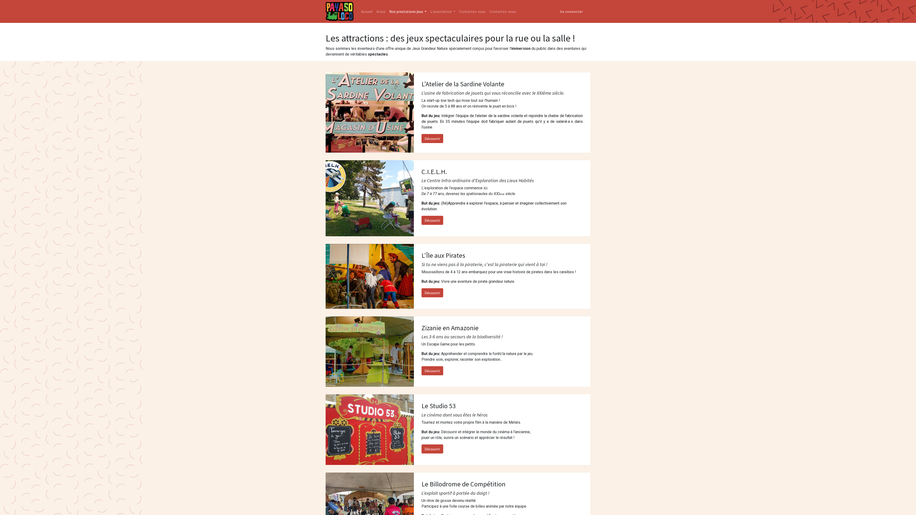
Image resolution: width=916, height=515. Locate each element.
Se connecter (571, 11)
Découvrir (432, 138)
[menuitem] (367, 11)
